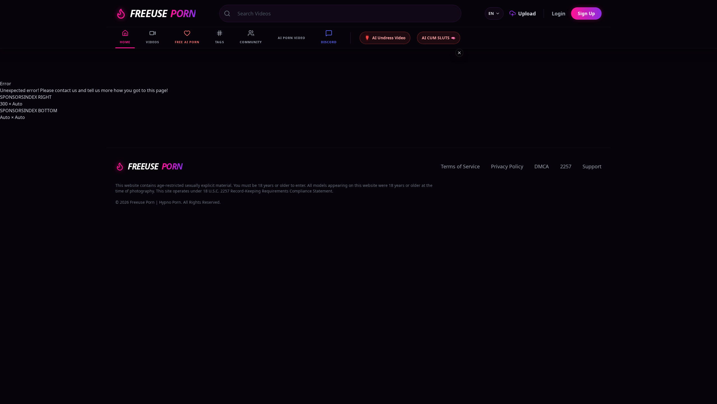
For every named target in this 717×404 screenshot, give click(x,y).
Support (592, 166)
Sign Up (586, 13)
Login (558, 13)
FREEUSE (162, 13)
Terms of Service (460, 166)
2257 (565, 166)
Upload (527, 13)
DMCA (541, 166)
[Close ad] (459, 53)
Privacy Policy (507, 166)
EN (491, 13)
